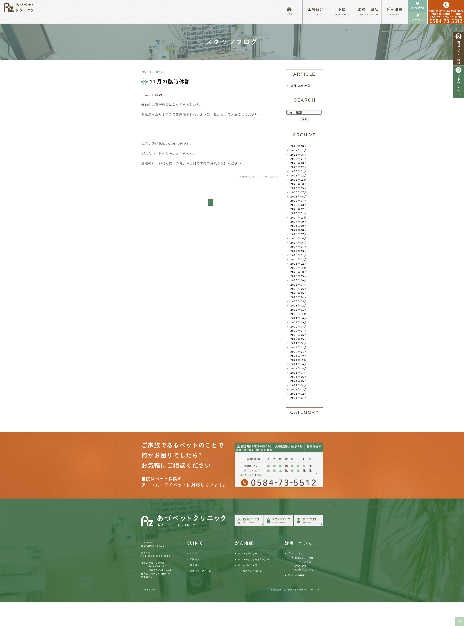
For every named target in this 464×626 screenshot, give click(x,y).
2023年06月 (298, 288)
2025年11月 (298, 179)
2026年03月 (298, 163)
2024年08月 (298, 230)
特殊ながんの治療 (247, 565)
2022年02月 (298, 347)
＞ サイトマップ (149, 590)
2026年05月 (298, 154)
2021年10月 (298, 364)
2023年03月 (298, 301)
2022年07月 (298, 330)
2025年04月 (298, 200)
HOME (193, 553)
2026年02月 (298, 167)
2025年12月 (298, 175)
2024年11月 (298, 217)
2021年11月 (298, 360)
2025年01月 (298, 213)
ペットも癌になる (247, 553)
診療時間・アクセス (200, 571)
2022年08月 (298, 326)
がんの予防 (300, 565)
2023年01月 (298, 309)
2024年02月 (298, 255)
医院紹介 (194, 559)
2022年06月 (298, 334)
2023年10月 (298, 272)
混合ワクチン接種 (304, 558)
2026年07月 (298, 150)
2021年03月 (298, 389)
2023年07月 (298, 284)
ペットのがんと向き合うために (254, 559)
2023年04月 (298, 297)
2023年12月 (298, 263)
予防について (295, 553)
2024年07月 (298, 234)
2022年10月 (298, 318)
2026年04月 (298, 158)
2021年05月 (298, 381)
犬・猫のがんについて (250, 571)
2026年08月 (298, 146)
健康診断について (304, 569)
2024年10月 (298, 221)
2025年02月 (298, 209)
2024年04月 (298, 246)
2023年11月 (298, 267)
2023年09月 (298, 276)
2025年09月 (298, 188)
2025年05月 (298, 196)
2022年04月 (298, 343)
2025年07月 (298, 192)
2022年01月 (298, 351)
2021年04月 (298, 385)
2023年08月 (298, 280)
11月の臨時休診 (170, 81)
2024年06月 (298, 238)
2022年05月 (298, 339)
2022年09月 (298, 322)
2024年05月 (298, 242)
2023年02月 (298, 305)
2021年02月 (298, 393)
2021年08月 (298, 368)
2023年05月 (298, 293)
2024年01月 (298, 259)
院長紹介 (194, 565)
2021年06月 (298, 376)
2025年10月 (298, 184)
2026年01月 (298, 171)
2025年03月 (298, 204)
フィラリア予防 (303, 561)
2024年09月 (298, 226)
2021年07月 (298, 372)
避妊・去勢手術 (296, 575)
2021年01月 (298, 397)
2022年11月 (298, 313)
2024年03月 (298, 251)
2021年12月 (298, 356)
